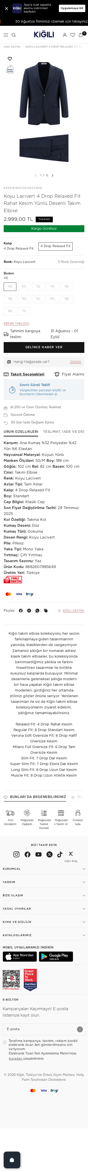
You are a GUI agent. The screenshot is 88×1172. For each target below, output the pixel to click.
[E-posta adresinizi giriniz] (80, 1029)
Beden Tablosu (16, 323)
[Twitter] (49, 855)
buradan (16, 1058)
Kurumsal (12, 869)
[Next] (52, 175)
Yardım (9, 882)
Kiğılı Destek (73, 610)
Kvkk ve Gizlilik (17, 922)
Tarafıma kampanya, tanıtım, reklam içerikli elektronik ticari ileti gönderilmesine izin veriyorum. (43, 1045)
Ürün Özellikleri (21, 432)
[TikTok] (59, 855)
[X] (30, 611)
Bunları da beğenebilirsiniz (38, 797)
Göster (75, 362)
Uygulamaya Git (72, 8)
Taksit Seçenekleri (27, 374)
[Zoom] (44, 110)
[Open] (12, 1160)
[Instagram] (16, 855)
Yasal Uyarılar (17, 908)
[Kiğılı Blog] (71, 855)
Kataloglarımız (17, 935)
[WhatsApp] (38, 611)
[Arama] (14, 35)
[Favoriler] (73, 35)
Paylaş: (9, 610)
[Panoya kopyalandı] (47, 611)
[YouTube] (38, 855)
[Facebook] (22, 611)
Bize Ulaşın (13, 895)
